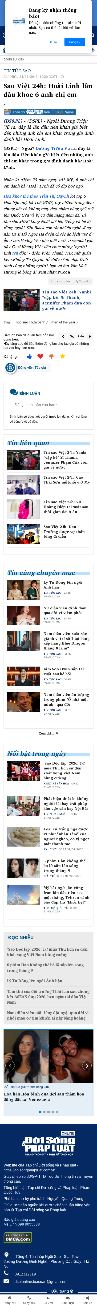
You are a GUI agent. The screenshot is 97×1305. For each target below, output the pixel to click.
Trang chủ (9, 1303)
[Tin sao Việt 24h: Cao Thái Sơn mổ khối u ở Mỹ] (23, 485)
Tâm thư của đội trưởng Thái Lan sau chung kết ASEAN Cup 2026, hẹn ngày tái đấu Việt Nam (48, 997)
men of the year (63, 321)
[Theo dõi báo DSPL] (48, 112)
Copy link (29, 1303)
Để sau (53, 42)
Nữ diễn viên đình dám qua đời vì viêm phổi (65, 610)
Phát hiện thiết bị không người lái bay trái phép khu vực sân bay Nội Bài (66, 803)
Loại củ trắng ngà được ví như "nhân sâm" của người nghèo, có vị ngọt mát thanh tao (66, 836)
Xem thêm (47, 733)
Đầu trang (60, 1291)
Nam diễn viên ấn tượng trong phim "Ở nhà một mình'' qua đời (66, 699)
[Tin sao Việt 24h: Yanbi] (22, 300)
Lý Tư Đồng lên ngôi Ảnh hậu (63, 585)
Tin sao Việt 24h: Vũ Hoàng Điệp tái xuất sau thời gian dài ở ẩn (66, 506)
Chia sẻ (87, 1303)
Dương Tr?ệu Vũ (53, 148)
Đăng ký (74, 42)
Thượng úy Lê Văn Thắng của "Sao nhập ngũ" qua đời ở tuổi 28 (44, 1096)
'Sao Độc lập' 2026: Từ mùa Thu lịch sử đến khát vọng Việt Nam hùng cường (64, 770)
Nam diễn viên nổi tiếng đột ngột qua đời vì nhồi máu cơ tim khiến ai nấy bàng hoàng (48, 1015)
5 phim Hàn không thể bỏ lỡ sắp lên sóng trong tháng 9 (64, 866)
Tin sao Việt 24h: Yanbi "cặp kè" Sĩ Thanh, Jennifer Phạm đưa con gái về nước (66, 300)
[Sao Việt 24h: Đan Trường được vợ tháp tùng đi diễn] (23, 534)
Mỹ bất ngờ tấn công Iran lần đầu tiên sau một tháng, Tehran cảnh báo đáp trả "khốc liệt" (66, 895)
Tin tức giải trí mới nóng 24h (29, 1086)
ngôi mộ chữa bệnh (30, 321)
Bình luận (68, 1303)
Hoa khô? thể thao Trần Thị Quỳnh (37, 195)
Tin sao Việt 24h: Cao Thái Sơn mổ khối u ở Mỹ (67, 480)
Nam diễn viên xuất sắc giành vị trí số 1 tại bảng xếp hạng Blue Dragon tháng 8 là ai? (67, 641)
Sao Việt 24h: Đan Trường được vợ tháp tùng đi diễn (64, 531)
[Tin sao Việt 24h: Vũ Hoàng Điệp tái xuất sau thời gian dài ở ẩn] (23, 509)
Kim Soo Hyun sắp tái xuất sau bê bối (64, 671)
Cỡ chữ (48, 1303)
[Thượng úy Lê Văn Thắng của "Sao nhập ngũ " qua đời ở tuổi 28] (48, 1056)
